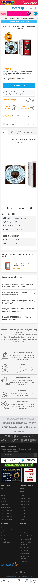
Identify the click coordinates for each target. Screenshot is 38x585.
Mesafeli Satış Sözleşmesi (24, 557)
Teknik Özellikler (11, 132)
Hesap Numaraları (26, 539)
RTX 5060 (23, 492)
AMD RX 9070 (24, 504)
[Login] (3, 8)
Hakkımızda (24, 530)
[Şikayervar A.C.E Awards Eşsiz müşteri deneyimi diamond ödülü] (12, 475)
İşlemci (3, 501)
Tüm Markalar (24, 547)
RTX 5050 (23, 489)
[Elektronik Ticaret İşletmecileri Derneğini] (25, 440)
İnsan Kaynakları (25, 533)
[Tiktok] (25, 572)
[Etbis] (30, 475)
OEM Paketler (5, 489)
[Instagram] (17, 572)
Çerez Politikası (25, 553)
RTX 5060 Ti (24, 495)
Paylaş (33, 124)
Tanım (4, 132)
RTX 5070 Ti (24, 510)
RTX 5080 (23, 513)
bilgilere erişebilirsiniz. (27, 407)
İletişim (22, 527)
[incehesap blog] (9, 555)
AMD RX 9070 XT (25, 501)
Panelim (3, 533)
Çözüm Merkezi (6, 527)
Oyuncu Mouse (6, 513)
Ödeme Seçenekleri (19, 132)
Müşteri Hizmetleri (7, 530)
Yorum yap (25, 116)
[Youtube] (21, 572)
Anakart (3, 498)
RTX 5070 (23, 507)
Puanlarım (4, 536)
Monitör (3, 495)
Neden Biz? (33, 132)
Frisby (5, 26)
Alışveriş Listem (6, 542)
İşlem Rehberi (25, 550)
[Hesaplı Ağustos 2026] (19, 2)
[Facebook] (14, 572)
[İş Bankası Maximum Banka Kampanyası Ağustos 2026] (19, 13)
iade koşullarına (30, 382)
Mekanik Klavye (6, 507)
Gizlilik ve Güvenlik (26, 536)
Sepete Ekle (20, 85)
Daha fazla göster (7, 519)
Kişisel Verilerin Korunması (25, 543)
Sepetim (3, 539)
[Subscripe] (35, 455)
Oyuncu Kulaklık (6, 510)
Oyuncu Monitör (6, 516)
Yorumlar (26, 132)
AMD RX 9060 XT (25, 498)
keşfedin (26, 359)
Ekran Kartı (4, 504)
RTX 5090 (23, 516)
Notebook (4, 492)
